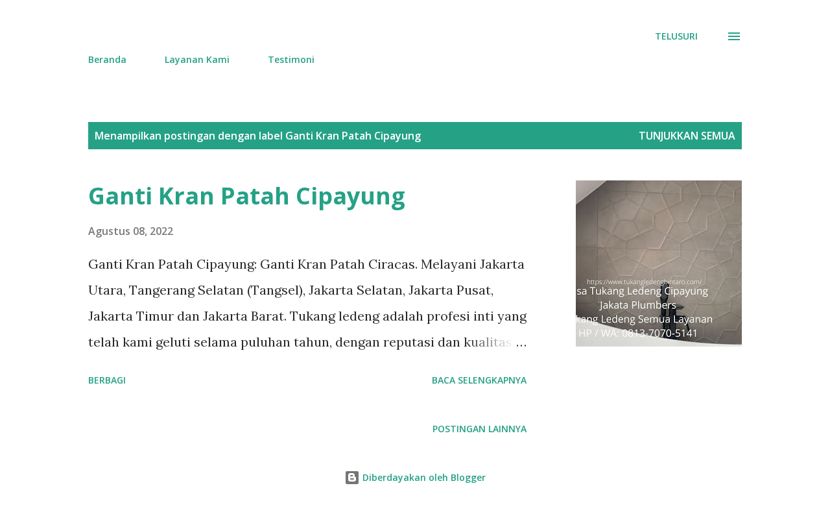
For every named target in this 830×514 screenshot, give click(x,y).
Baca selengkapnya (479, 380)
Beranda (107, 59)
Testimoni (291, 59)
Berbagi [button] (107, 380)
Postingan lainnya (480, 428)
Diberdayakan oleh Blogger (423, 477)
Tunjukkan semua (687, 135)
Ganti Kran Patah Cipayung (246, 196)
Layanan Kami (197, 59)
